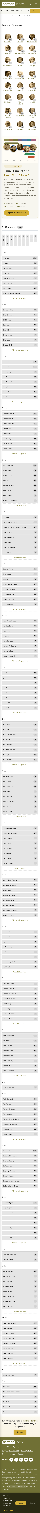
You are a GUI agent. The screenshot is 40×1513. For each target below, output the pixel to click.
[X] (16, 1460)
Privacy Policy (27, 1450)
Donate (20, 1432)
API (19, 1447)
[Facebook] (11, 1460)
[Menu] (36, 4)
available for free (30, 1421)
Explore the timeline (15, 213)
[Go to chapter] (38, 16)
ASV (22, 11)
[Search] (25, 4)
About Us (6, 1447)
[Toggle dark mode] (31, 4)
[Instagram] (21, 1460)
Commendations (8, 1454)
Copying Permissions (10, 1450)
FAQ (13, 1447)
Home (4, 21)
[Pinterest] (26, 1460)
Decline (32, 1503)
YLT (17, 11)
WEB (12, 11)
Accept (20, 1503)
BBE (27, 11)
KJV (7, 11)
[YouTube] (31, 1460)
